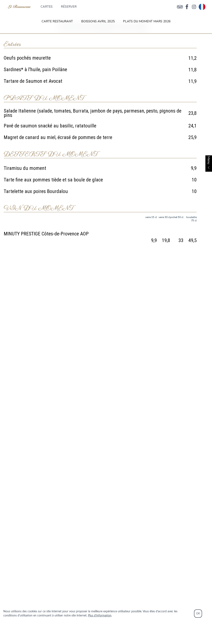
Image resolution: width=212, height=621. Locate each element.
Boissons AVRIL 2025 (98, 21)
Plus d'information (99, 615)
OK (198, 613)
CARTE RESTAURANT (57, 21)
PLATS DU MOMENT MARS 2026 (147, 21)
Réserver (69, 7)
